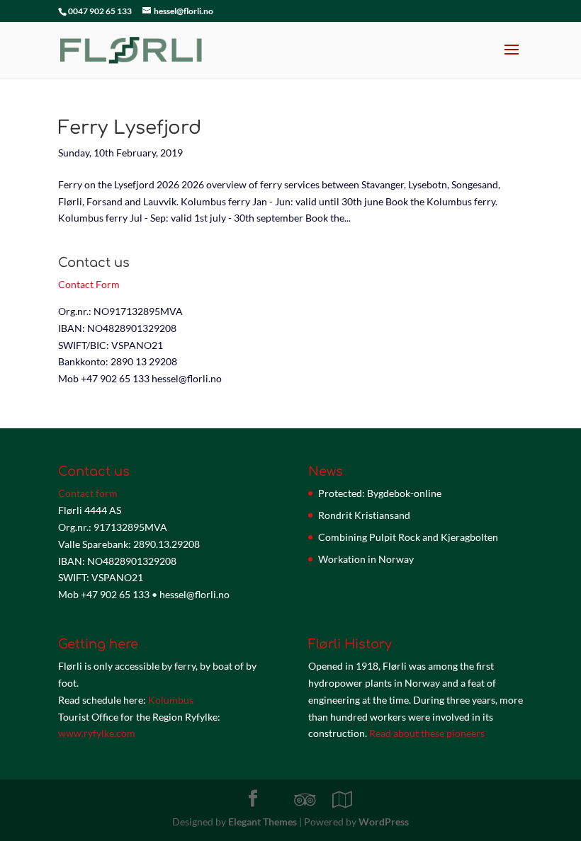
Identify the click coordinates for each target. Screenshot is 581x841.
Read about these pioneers (427, 733)
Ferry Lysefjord (129, 128)
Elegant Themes (262, 822)
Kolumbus (170, 700)
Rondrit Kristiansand (364, 515)
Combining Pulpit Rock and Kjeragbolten (408, 537)
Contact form (88, 493)
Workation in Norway (366, 559)
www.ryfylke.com (96, 733)
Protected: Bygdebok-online (379, 493)
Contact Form (89, 284)
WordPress (384, 822)
